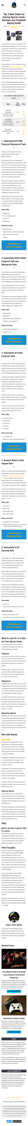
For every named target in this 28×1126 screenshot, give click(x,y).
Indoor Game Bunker (15, 26)
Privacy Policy (11, 1097)
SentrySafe (6, 739)
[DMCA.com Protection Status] (14, 1122)
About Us (19, 1097)
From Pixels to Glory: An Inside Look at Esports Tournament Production (14, 975)
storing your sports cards (17, 66)
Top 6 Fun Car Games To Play (14, 1018)
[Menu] (2, 5)
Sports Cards (14, 27)
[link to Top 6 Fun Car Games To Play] (14, 1005)
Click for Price (23, 113)
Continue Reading (14, 991)
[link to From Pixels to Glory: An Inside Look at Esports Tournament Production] (14, 959)
